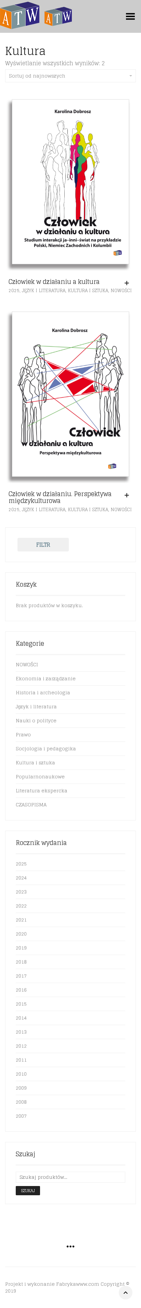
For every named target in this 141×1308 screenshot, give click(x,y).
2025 (14, 291)
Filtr (43, 544)
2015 (21, 1003)
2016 (21, 989)
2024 (21, 877)
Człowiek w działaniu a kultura (54, 281)
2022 (21, 905)
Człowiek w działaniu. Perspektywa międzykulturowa (60, 497)
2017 (21, 975)
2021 (21, 919)
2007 (21, 1116)
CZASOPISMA (31, 804)
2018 (21, 961)
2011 (21, 1059)
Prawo (23, 734)
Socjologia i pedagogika (46, 748)
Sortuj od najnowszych (37, 75)
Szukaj (28, 1190)
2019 (21, 947)
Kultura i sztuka (88, 291)
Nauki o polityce (36, 720)
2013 (21, 1031)
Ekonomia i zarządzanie (46, 678)
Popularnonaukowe (40, 776)
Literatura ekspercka (41, 790)
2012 (21, 1045)
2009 (21, 1088)
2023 (21, 891)
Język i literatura (43, 291)
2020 (21, 933)
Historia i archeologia (43, 692)
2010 (21, 1073)
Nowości (121, 291)
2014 (21, 1017)
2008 (21, 1102)
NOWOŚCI (27, 664)
